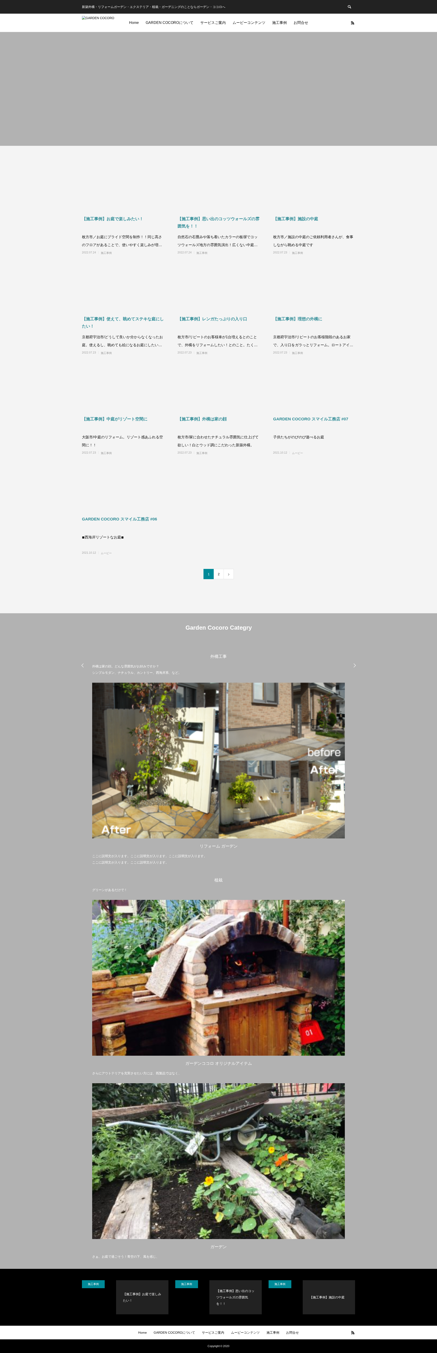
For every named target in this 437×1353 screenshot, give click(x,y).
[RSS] (352, 23)
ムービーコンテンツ (249, 23)
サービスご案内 (213, 23)
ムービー (297, 453)
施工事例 (279, 23)
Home (134, 23)
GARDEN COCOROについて (169, 23)
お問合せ (301, 23)
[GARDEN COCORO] (98, 23)
